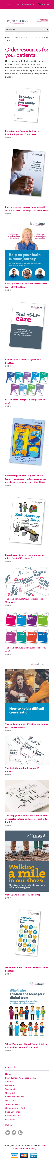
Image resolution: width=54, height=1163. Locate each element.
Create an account (25, 4)
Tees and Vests (12, 1104)
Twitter (7, 1132)
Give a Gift (10, 1093)
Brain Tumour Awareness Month (20, 1078)
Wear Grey (10, 1100)
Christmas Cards (13, 1115)
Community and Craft (15, 1108)
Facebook (14, 1132)
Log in (10, 4)
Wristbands (10, 1089)
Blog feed (20, 1132)
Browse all (10, 1085)
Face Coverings (12, 1112)
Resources (10, 1119)
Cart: (45, 4)
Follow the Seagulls (14, 1096)
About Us (9, 1081)
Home (8, 1074)
